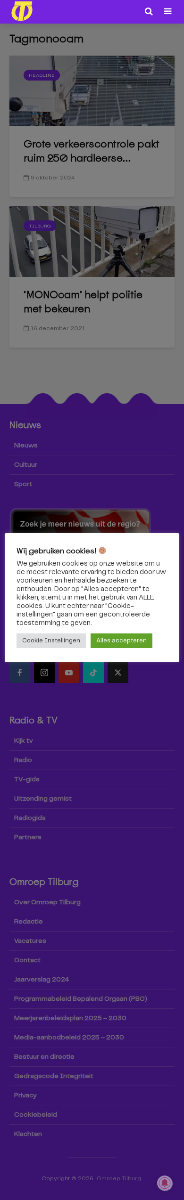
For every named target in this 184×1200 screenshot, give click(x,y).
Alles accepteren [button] (121, 641)
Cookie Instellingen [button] (51, 641)
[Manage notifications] (164, 1183)
